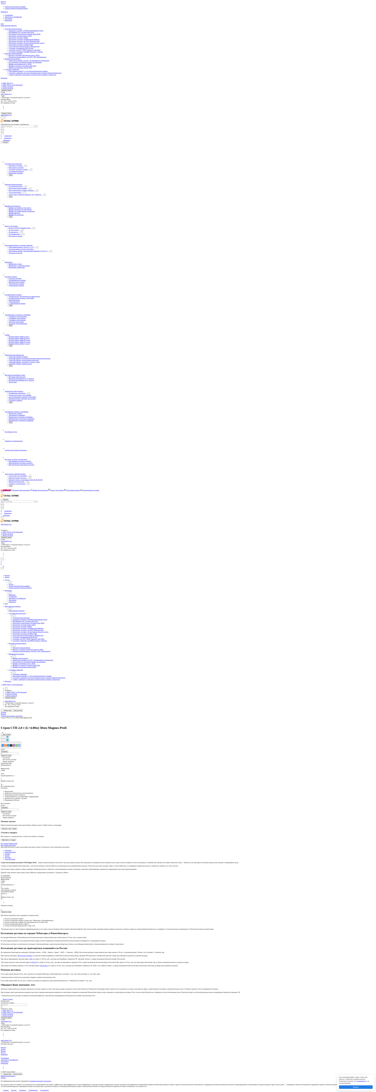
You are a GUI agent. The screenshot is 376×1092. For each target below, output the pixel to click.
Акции (3, 1049)
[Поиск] (2, 559)
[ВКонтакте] (3, 745)
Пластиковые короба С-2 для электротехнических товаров (28, 71)
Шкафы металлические (13, 59)
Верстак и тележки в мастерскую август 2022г (24, 55)
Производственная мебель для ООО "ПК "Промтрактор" (28, 57)
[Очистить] (36, 126)
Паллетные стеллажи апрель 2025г (20, 36)
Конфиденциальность (8, 1076)
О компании (9, 15)
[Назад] (10, 582)
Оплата (7, 856)
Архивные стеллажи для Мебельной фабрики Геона (26, 30)
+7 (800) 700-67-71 (7, 83)
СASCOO (33, 962)
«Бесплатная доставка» (25, 955)
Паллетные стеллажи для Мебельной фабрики (24, 39)
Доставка (8, 857)
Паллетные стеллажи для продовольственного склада (26, 43)
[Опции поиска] (2, 128)
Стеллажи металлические (13, 29)
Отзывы (7, 854)
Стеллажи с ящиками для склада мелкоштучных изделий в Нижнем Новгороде (35, 73)
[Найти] (2, 130)
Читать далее (279, 1084)
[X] (11, 745)
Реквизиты (8, 20)
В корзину (4, 751)
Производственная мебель (14, 53)
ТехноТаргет (44, 965)
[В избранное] (5, 737)
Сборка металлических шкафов (15, 7)
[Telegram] (19, 745)
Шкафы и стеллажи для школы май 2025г (22, 66)
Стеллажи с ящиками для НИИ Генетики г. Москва (26, 52)
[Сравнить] (5, 740)
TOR (30, 959)
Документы (8, 19)
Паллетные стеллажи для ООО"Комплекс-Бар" (24, 41)
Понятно (356, 1087)
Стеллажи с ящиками (12, 69)
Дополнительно (10, 859)
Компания (4, 1054)
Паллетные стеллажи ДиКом (18, 38)
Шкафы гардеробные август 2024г (20, 64)
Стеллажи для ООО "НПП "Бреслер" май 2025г (25, 50)
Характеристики (10, 852)
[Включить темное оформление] (3, 117)
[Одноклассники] (5, 745)
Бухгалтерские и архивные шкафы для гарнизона (25, 62)
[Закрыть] (2, 568)
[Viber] (14, 745)
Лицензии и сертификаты (13, 17)
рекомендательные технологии (40, 1081)
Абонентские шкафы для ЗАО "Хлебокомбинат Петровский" (29, 60)
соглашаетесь (361, 1081)
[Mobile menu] (2, 517)
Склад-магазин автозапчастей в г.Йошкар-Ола (24, 46)
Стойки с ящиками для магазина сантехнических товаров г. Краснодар (32, 75)
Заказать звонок (6, 90)
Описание (8, 850)
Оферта (3, 1078)
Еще (10, 175)
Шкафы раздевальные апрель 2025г (20, 67)
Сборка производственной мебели (16, 8)
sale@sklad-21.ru (6, 94)
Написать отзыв (6, 912)
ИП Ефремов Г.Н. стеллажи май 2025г (21, 32)
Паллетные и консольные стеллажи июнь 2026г (25, 34)
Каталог (3, 1047)
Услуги (3, 1053)
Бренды (3, 1051)
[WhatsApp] (16, 745)
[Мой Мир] (8, 745)
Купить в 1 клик (6, 755)
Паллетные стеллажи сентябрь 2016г (21, 45)
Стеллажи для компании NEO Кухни (21, 48)
